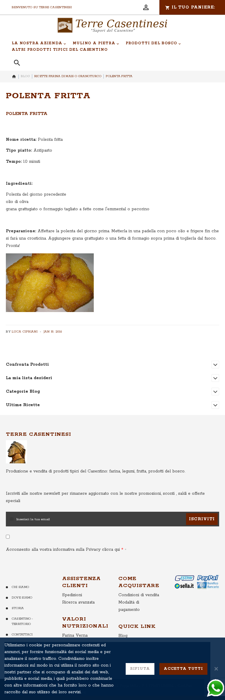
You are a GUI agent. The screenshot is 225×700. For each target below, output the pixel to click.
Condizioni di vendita (138, 595)
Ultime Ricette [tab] (23, 405)
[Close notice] (216, 668)
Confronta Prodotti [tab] (27, 364)
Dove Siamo (22, 598)
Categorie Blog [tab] (23, 391)
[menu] (109, 46)
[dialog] (112, 669)
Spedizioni (72, 595)
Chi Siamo (20, 587)
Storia (18, 608)
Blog (25, 76)
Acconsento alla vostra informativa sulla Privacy (63, 549)
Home (14, 76)
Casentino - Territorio (22, 621)
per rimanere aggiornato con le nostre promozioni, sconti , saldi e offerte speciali (105, 497)
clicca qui (110, 549)
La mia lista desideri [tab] (29, 378)
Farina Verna (75, 635)
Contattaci (22, 635)
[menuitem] (39, 43)
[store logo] (112, 25)
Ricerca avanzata (78, 602)
